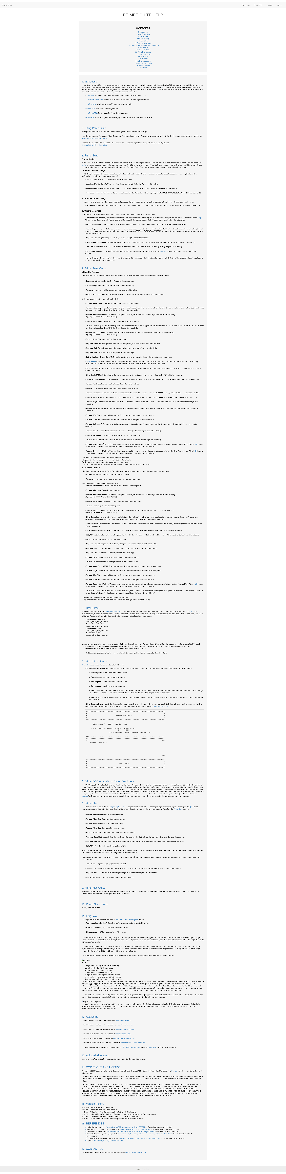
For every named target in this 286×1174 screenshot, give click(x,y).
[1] (163, 87)
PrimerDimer (246, 5)
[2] (201, 205)
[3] (200, 217)
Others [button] (279, 5)
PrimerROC (258, 5)
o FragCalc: (92, 104)
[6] (85, 1140)
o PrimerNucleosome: (95, 99)
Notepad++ (156, 706)
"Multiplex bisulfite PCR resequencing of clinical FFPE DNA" (126, 1127)
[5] (191, 807)
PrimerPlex (269, 5)
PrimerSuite (7, 5)
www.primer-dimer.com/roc (125, 1029)
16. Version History (143, 65)
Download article (101, 138)
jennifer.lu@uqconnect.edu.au (130, 1047)
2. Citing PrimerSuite (143, 34)
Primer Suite (178, 809)
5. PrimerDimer (143, 41)
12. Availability (143, 56)
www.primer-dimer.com (114, 611)
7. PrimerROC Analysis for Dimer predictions (143, 45)
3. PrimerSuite (143, 36)
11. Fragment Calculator (143, 54)
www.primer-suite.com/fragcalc (124, 1038)
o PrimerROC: (93, 113)
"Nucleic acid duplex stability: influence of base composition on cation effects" (145, 1134)
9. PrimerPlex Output (143, 50)
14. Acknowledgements (143, 61)
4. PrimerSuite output (143, 38)
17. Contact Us (143, 68)
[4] (194, 242)
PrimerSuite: (90, 95)
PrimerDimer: (90, 108)
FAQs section (153, 1047)
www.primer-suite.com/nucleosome (132, 1043)
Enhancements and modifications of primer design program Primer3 (132, 1131)
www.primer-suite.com (123, 1020)
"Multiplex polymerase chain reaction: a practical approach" (140, 1138)
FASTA (84, 165)
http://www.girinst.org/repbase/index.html (108, 1140)
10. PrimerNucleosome (143, 52)
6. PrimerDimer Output (143, 43)
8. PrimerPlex (143, 47)
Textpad (165, 706)
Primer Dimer (86, 665)
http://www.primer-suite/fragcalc (127, 920)
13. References (143, 59)
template (85, 796)
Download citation (88, 138)
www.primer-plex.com (116, 807)
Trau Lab (174, 1071)
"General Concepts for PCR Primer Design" (135, 1129)
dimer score (163, 251)
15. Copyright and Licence (143, 63)
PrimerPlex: (90, 117)
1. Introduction (143, 32)
